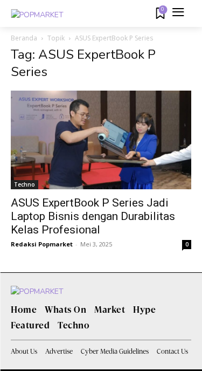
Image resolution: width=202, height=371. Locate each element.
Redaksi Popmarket (42, 244)
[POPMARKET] (37, 14)
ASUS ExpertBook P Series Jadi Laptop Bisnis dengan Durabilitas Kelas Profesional (93, 216)
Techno (24, 184)
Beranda (24, 38)
